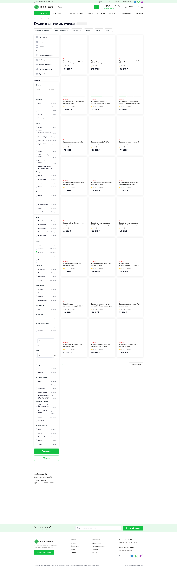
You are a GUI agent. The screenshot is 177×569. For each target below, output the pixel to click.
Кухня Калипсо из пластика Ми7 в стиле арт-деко (101, 183)
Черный (40, 444)
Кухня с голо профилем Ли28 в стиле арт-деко (73, 345)
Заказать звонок (108, 8)
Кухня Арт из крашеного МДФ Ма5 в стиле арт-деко (129, 62)
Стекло (40, 186)
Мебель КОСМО (41, 474)
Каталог (73, 543)
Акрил (40, 107)
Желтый (40, 433)
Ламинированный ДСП (44, 140)
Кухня (39, 318)
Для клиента (96, 543)
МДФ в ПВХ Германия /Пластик (44, 144)
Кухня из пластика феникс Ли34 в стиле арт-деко (129, 143)
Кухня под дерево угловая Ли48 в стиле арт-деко (129, 305)
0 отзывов (72, 66)
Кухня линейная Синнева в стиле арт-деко (73, 224)
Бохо (39, 260)
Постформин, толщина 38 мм (44, 161)
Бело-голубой (42, 224)
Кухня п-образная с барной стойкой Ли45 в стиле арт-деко (102, 305)
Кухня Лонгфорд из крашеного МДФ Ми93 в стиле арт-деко (129, 224)
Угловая (40, 280)
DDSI (142, 565)
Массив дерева (42, 118)
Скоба (40, 208)
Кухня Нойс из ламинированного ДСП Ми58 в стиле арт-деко (73, 305)
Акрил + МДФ (42, 388)
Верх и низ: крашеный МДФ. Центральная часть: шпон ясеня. (44, 397)
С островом (41, 276)
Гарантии (101, 13)
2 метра (40, 289)
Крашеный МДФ (42, 137)
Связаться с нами (44, 552)
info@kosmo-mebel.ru (127, 547)
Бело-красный (42, 235)
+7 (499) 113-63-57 (111, 6)
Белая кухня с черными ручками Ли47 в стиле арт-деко (73, 62)
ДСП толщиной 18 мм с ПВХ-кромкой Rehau (44, 405)
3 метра (40, 293)
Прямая (40, 273)
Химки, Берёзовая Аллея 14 (44, 2)
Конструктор (58, 13)
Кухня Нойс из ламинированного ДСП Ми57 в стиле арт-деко (129, 264)
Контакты (139, 13)
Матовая (40, 330)
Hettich (40, 195)
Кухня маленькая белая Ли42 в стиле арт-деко (73, 264)
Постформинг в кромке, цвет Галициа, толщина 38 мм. (45, 168)
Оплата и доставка (75, 13)
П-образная (41, 269)
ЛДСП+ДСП (41, 421)
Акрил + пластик (42, 392)
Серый (40, 440)
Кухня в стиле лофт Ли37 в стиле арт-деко (100, 143)
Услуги (90, 13)
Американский (42, 245)
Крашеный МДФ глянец (42, 411)
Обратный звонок (133, 528)
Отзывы (112, 13)
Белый (40, 429)
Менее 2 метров (42, 300)
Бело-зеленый (42, 228)
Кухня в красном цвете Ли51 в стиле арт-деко (73, 143)
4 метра (40, 296)
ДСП (39, 110)
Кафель (40, 175)
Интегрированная (43, 204)
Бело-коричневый (43, 232)
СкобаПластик (42, 212)
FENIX (39, 381)
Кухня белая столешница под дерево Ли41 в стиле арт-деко (129, 102)
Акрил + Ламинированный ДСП (44, 131)
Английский (41, 248)
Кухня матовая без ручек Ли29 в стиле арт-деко (101, 264)
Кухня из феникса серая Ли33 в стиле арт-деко (73, 183)
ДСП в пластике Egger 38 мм (44, 155)
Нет (39, 309)
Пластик (40, 183)
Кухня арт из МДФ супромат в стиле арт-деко (73, 102)
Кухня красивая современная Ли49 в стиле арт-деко (128, 183)
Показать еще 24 (136, 364)
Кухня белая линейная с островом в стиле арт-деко (100, 102)
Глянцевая (41, 327)
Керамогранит (42, 179)
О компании (125, 13)
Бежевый (40, 221)
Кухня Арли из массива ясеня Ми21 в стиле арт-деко (100, 62)
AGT (39, 103)
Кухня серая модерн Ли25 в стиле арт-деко (128, 345)
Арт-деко (40, 252)
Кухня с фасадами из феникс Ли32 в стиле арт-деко (100, 345)
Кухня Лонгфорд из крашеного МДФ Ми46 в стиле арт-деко (101, 224)
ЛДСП (40, 114)
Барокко (40, 256)
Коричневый (41, 437)
